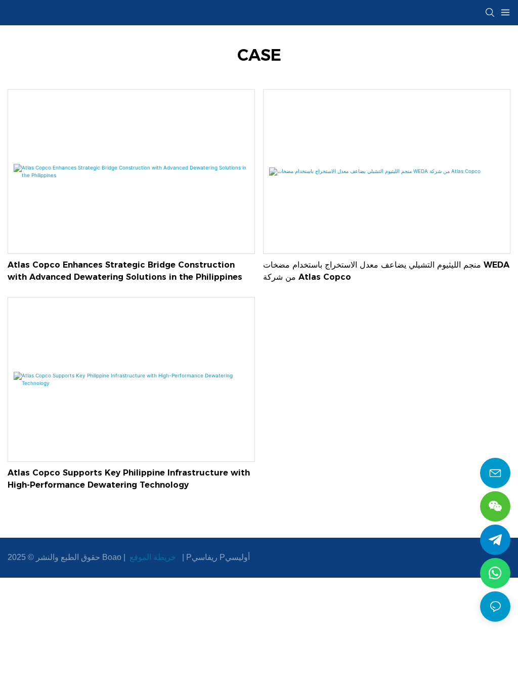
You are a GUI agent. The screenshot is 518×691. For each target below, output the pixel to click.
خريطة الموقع (152, 557)
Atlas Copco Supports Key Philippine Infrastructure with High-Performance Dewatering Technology (129, 479)
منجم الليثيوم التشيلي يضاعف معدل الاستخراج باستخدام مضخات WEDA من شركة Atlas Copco (386, 271)
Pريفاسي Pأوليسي (218, 557)
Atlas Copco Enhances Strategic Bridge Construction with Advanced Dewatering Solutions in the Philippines (125, 271)
